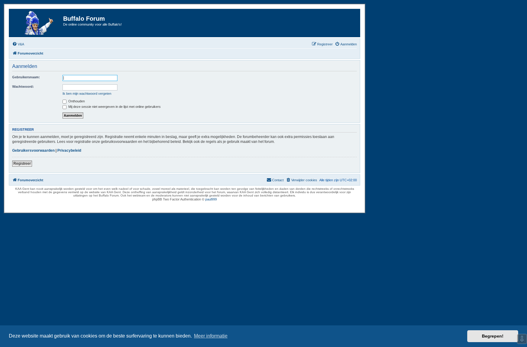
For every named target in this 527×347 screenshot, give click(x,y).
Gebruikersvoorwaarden (33, 150)
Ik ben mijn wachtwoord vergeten (87, 93)
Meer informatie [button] (211, 335)
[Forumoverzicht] (37, 23)
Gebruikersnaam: (26, 77)
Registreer (22, 163)
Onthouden (76, 101)
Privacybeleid (69, 150)
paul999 (211, 199)
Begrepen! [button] (493, 336)
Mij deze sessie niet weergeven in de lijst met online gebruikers (114, 106)
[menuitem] (18, 44)
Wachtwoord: (23, 86)
